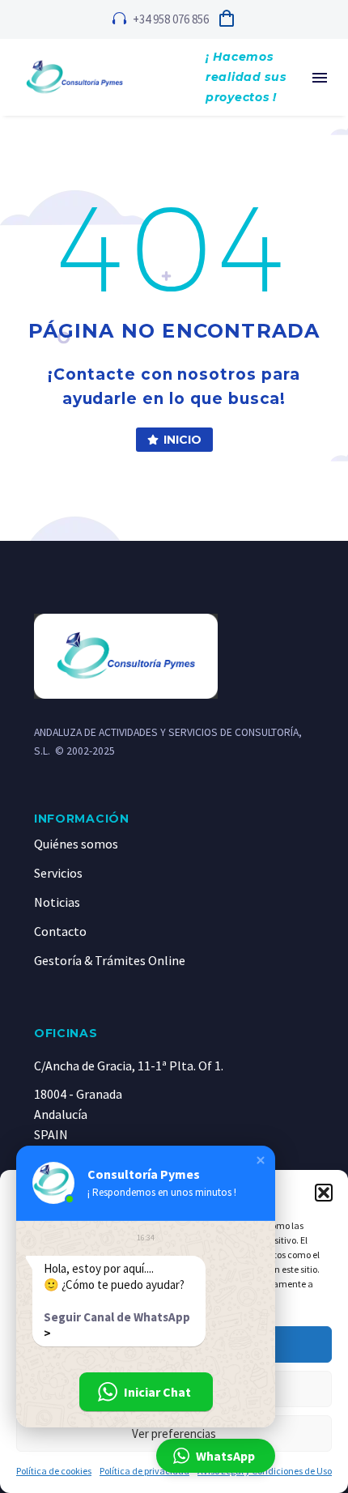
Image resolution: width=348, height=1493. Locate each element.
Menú (319, 78)
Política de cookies (53, 1471)
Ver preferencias (174, 1433)
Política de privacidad (144, 1471)
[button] (324, 1193)
